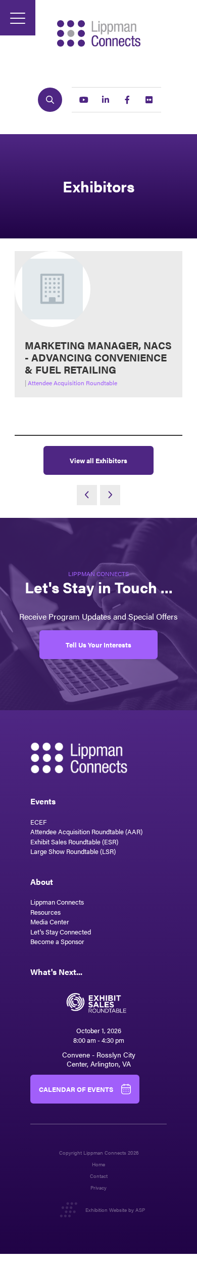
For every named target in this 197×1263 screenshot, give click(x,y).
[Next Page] (110, 495)
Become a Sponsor (57, 941)
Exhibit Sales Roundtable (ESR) (74, 841)
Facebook (127, 100)
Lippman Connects (57, 902)
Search (50, 100)
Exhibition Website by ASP (115, 1209)
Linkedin (105, 100)
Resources (45, 912)
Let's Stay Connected (60, 931)
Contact (99, 1176)
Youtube (84, 100)
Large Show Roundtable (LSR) (73, 851)
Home (98, 1164)
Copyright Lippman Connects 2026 (98, 1153)
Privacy (98, 1188)
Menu (17, 17)
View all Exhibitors (98, 460)
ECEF (38, 822)
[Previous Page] (87, 495)
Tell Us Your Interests (98, 644)
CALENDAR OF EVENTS (76, 1089)
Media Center (49, 921)
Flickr (149, 100)
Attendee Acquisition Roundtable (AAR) (86, 831)
